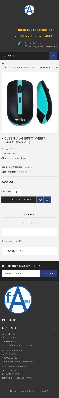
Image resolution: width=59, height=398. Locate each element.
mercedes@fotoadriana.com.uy (18, 361)
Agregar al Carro (19, 199)
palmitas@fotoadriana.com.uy (17, 345)
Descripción (29, 214)
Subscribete (49, 274)
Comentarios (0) (29, 223)
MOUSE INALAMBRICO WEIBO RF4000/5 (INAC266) (31, 67)
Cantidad (6, 191)
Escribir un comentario (14, 158)
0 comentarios (8, 153)
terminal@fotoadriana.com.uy (17, 378)
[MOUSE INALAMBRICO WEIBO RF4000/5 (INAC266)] (29, 103)
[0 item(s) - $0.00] (21, 44)
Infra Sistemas (34, 391)
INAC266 (17, 241)
